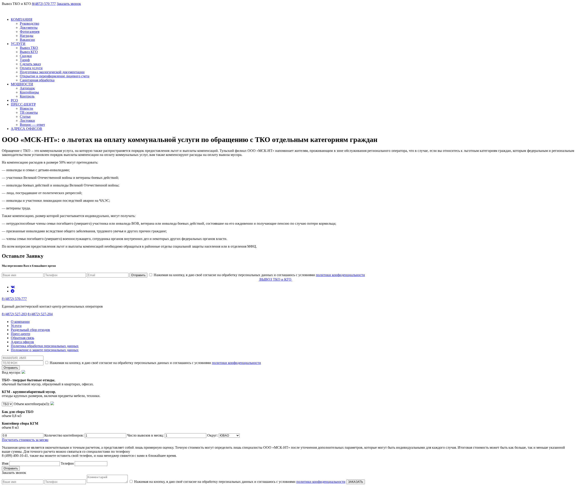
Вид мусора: (51, 384)
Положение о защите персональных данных (45, 350)
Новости (26, 108)
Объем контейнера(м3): (26, 415)
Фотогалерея (29, 31)
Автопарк (27, 88)
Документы (29, 27)
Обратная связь (22, 338)
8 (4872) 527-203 (14, 314)
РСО (14, 100)
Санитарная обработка (37, 80)
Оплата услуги (31, 68)
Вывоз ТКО (29, 48)
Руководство (29, 23)
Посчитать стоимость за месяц (25, 440)
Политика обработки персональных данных (45, 346)
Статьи (25, 116)
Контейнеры (29, 92)
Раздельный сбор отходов (30, 330)
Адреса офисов (22, 342)
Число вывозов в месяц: (146, 435)
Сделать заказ (30, 64)
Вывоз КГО (29, 52)
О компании (20, 322)
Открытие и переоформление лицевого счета (54, 76)
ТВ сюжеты (29, 112)
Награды (26, 36)
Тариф (25, 60)
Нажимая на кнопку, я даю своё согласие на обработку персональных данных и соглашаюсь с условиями (259, 275)
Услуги (16, 326)
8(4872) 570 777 (44, 4)
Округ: (213, 435)
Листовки (27, 120)
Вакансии (27, 40)
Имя (5, 463)
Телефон (68, 463)
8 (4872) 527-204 (40, 314)
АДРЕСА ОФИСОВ (26, 129)
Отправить (138, 275)
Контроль (27, 96)
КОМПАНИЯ (21, 19)
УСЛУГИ (18, 44)
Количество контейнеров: (64, 435)
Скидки (26, 56)
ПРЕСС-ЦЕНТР (23, 104)
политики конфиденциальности (340, 275)
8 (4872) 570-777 (14, 299)
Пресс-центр (20, 334)
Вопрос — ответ (32, 124)
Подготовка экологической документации (52, 72)
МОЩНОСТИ (22, 84)
